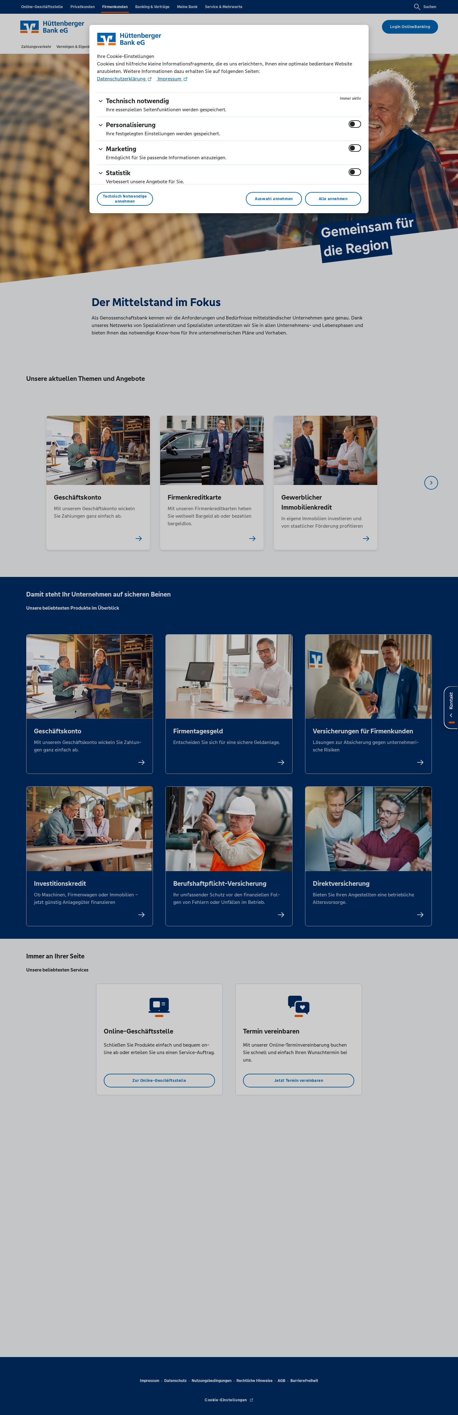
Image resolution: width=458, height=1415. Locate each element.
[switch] (355, 124)
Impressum (169, 79)
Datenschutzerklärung (122, 79)
